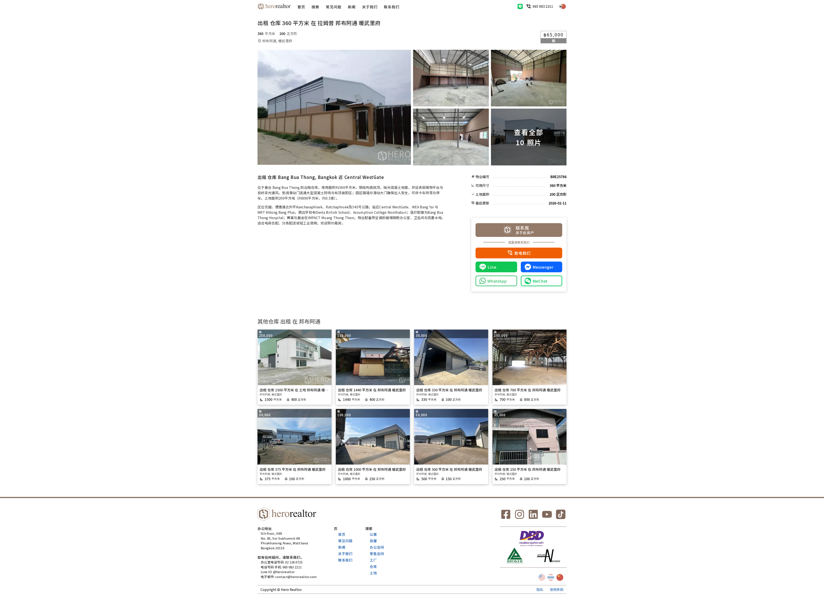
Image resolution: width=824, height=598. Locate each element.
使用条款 (556, 589)
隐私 (539, 589)
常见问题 (333, 6)
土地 (373, 572)
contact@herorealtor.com (296, 576)
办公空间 (377, 547)
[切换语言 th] (550, 577)
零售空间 (377, 553)
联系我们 (391, 6)
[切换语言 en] (541, 577)
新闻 (352, 6)
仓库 (373, 566)
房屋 (373, 540)
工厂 (373, 560)
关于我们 (369, 6)
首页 (301, 6)
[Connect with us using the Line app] (520, 6)
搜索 (315, 6)
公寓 (373, 534)
